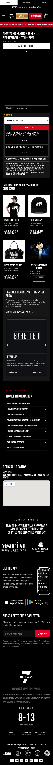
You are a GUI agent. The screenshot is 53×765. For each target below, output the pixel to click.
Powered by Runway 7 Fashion (26, 748)
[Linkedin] (31, 760)
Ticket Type (8, 115)
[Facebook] (17, 760)
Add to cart (29, 127)
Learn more (37, 372)
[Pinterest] (41, 760)
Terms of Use (44, 641)
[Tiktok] (26, 760)
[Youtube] (21, 760)
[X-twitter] (36, 760)
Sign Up (42, 633)
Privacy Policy (14, 643)
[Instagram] (12, 760)
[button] (3, 16)
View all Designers (18, 312)
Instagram (13, 372)
